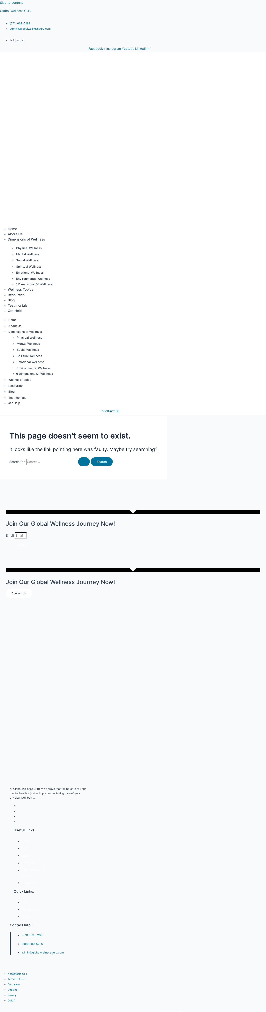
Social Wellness (27, 260)
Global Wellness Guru (15, 11)
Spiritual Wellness (28, 266)
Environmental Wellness (33, 279)
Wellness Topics (20, 289)
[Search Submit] (84, 461)
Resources (16, 295)
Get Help (15, 311)
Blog (11, 300)
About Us (15, 234)
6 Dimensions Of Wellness (34, 284)
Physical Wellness (29, 248)
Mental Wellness (27, 254)
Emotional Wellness (30, 272)
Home (12, 229)
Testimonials (17, 305)
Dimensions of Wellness (26, 239)
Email (10, 535)
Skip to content (11, 2)
